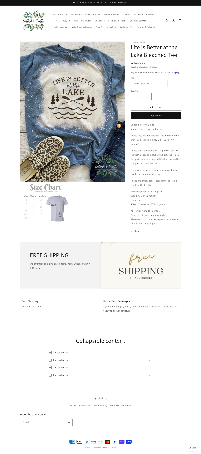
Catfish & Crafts (96, 447)
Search (73, 405)
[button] (167, 20)
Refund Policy (100, 405)
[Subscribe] (69, 422)
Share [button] (136, 231)
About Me (114, 405)
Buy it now (156, 115)
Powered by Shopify (109, 447)
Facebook (126, 405)
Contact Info (85, 405)
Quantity (134, 91)
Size (132, 78)
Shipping (134, 67)
